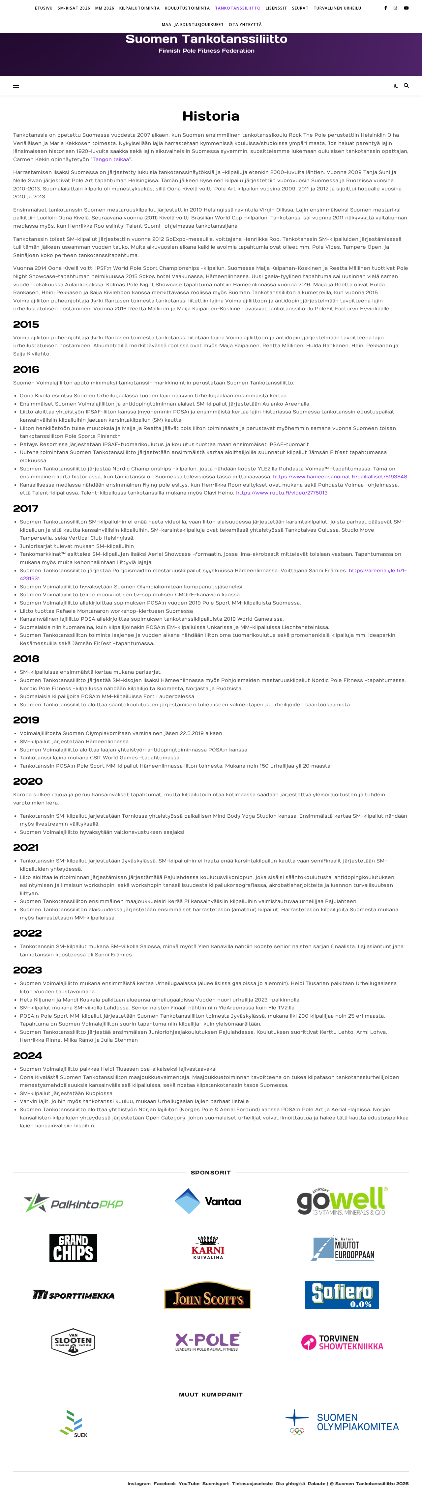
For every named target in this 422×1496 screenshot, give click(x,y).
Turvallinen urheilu (337, 8)
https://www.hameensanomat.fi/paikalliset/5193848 (340, 477)
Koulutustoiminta (187, 8)
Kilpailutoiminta (139, 8)
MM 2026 (104, 8)
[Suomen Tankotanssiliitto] (211, 43)
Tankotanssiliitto (238, 8)
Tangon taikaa (111, 159)
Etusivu (44, 8)
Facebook (165, 1483)
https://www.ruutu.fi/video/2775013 (282, 493)
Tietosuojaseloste (252, 1483)
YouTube (189, 1483)
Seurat (300, 8)
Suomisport (215, 1483)
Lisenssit (276, 8)
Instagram (139, 1483)
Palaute (316, 1483)
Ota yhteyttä (245, 24)
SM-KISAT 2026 (74, 8)
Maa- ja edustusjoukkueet (193, 24)
